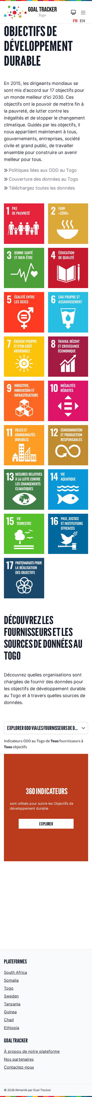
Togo (8, 988)
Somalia (11, 980)
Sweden (11, 996)
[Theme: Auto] (73, 12)
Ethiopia (11, 1027)
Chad (9, 1019)
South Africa (15, 972)
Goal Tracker (42, 1090)
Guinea (10, 1011)
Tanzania (12, 1003)
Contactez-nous (19, 1067)
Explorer (46, 823)
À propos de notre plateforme (32, 1051)
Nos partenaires (19, 1059)
